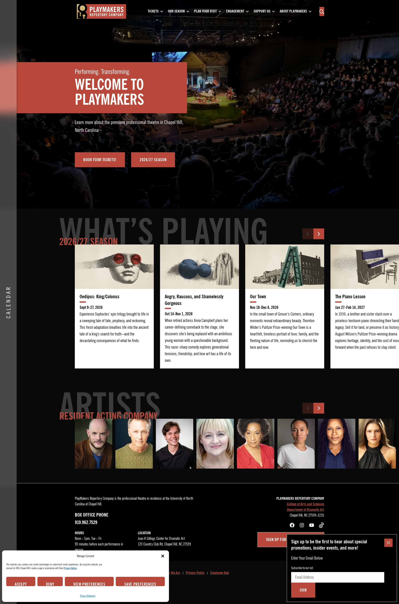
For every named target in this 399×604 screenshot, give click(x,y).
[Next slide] (318, 233)
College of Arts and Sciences (305, 504)
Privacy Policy (195, 572)
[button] (163, 556)
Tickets (153, 11)
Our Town (258, 296)
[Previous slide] (307, 233)
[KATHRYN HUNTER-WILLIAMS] (255, 444)
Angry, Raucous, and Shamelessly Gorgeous (194, 299)
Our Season (176, 11)
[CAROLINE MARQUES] (377, 444)
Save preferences (140, 584)
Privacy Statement (87, 595)
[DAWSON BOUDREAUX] (174, 444)
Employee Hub (219, 572)
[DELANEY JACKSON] (296, 444)
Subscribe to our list (302, 568)
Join (303, 590)
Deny (50, 584)
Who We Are (172, 572)
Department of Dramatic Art (305, 509)
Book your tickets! (99, 159)
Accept (21, 584)
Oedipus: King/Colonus (99, 296)
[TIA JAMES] (336, 444)
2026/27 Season (153, 159)
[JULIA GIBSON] (215, 444)
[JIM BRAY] (93, 444)
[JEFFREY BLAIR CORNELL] (134, 444)
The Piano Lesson (350, 296)
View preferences (89, 584)
